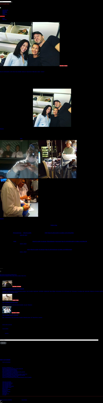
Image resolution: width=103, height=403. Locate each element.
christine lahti (46, 291)
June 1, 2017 (23, 251)
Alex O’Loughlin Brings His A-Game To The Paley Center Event (14, 374)
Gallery (3, 13)
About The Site (5, 10)
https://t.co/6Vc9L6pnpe (51, 249)
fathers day (24, 71)
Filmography (4, 12)
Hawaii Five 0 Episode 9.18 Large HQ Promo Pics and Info (13, 375)
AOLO (13, 71)
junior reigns (87, 291)
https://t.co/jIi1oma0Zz (53, 232)
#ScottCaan (42, 249)
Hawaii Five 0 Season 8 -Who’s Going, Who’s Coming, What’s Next (13, 275)
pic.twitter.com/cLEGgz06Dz (66, 232)
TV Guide (4, 394)
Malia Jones (34, 71)
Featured (65, 65)
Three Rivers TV (5, 393)
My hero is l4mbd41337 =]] (7, 367)
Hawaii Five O (5, 390)
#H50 (46, 232)
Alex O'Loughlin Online (4, 3)
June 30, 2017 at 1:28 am (7, 324)
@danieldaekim (51, 241)
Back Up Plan (5, 388)
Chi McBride (41, 291)
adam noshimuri (23, 291)
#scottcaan (44, 241)
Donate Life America (6, 389)
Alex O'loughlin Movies (7, 383)
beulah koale (35, 291)
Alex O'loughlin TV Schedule (8, 386)
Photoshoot (30, 304)
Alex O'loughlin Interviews (7, 382)
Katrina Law (92, 291)
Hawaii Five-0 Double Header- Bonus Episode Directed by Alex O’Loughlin (16, 377)
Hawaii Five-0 (29, 71)
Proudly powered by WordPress (6, 399)
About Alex (4, 11)
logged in (6, 333)
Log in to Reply (5, 328)
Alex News (62, 65)
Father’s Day (54, 225)
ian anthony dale (81, 291)
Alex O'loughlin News (6, 385)
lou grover (97, 291)
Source (2, 128)
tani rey (16, 292)
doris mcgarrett (59, 291)
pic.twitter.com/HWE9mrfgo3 (65, 249)
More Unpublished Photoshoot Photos (10, 302)
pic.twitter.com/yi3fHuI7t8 (80, 241)
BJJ (31, 317)
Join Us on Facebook (5, 359)
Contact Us (4, 14)
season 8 (42, 71)
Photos (17, 300)
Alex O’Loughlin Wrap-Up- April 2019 (10, 315)
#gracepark (58, 241)
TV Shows (19, 286)
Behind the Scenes (26, 317)
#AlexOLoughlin (27, 232)
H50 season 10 (75, 291)
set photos (40, 317)
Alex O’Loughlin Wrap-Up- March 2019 (10, 372)
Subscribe (3, 342)
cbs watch (25, 304)
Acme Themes (24, 399)
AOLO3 (15, 317)
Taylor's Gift (4, 392)
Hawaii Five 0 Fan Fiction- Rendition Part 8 (8, 274)
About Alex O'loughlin (6, 381)
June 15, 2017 (23, 235)
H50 (63, 291)
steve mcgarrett (12, 292)
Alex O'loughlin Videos (6, 387)
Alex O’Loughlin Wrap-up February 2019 (10, 376)
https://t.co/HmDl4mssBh (67, 241)
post (21, 138)
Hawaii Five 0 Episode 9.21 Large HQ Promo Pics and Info (13, 371)
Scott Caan (6, 292)
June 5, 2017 (23, 243)
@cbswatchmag (17, 232)
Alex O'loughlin (18, 71)
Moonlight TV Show (6, 391)
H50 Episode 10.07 (68, 291)
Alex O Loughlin (29, 291)
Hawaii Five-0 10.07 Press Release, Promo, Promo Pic (13, 288)
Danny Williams (52, 291)
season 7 (39, 71)
